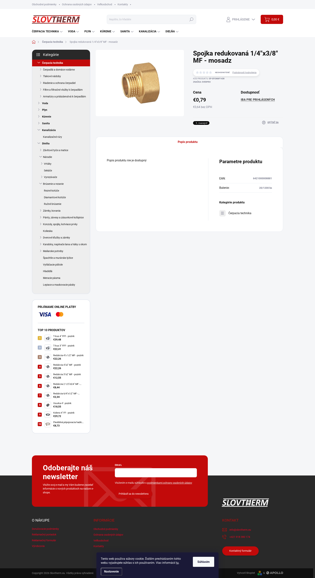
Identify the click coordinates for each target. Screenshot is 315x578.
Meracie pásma (51, 277)
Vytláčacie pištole (53, 264)
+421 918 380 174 (240, 536)
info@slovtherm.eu (240, 529)
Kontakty (123, 4)
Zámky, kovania (52, 210)
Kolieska (47, 231)
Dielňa (46, 143)
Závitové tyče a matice (55, 150)
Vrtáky (47, 163)
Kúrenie (46, 116)
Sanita (46, 123)
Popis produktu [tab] (188, 142)
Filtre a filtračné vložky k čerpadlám (63, 89)
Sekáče (48, 170)
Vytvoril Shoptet (246, 572)
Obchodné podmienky (44, 4)
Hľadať (191, 19)
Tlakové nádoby (52, 76)
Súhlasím (203, 562)
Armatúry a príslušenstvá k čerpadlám (64, 96)
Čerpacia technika (52, 62)
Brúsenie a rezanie (53, 183)
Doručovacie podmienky (45, 528)
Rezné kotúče (51, 190)
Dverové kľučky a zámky (56, 237)
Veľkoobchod (104, 4)
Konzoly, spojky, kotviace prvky (60, 224)
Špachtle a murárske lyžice (58, 257)
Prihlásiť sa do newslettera (134, 493)
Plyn (44, 109)
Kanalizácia (49, 130)
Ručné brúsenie (52, 203)
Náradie (47, 157)
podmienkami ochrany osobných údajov (169, 482)
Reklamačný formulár (44, 540)
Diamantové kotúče (55, 197)
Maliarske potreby (53, 251)
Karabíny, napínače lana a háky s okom (65, 244)
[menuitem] (47, 31)
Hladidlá (47, 271)
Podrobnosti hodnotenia (244, 72)
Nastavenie (111, 571)
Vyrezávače (50, 177)
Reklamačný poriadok (44, 534)
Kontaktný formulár (240, 550)
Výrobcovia (38, 546)
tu (177, 562)
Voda (45, 103)
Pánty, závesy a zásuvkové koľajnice (63, 217)
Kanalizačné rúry (52, 136)
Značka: (202, 82)
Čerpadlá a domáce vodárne (59, 69)
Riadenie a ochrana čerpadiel (59, 83)
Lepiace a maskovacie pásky (59, 284)
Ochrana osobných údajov (77, 4)
